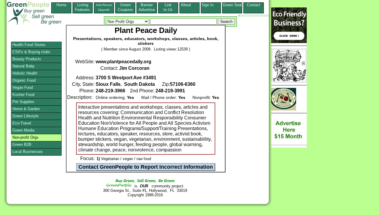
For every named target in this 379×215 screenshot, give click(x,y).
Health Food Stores (29, 44)
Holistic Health (24, 73)
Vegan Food (22, 87)
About (189, 5)
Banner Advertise (147, 7)
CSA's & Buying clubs (31, 52)
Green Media (23, 130)
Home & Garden (26, 109)
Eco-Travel (21, 123)
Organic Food (24, 80)
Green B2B (21, 144)
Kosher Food (23, 94)
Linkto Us (168, 7)
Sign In (211, 5)
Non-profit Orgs (25, 137)
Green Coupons (125, 7)
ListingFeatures (82, 7)
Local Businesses (27, 151)
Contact (253, 7)
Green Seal (232, 5)
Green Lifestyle (25, 116)
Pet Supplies (23, 101)
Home (61, 5)
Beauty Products (26, 59)
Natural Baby (23, 66)
